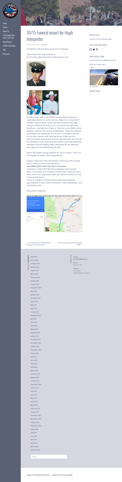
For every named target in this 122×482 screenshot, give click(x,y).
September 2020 (36, 350)
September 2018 (36, 426)
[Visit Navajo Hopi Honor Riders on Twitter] (94, 50)
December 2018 (36, 415)
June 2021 (34, 322)
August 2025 (34, 270)
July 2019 (34, 391)
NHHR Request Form (109, 60)
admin (45, 44)
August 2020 (34, 353)
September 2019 (36, 384)
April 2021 (34, 326)
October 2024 (35, 284)
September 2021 (36, 315)
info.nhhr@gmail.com (80, 259)
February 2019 (35, 408)
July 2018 (34, 432)
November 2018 (36, 419)
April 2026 (34, 257)
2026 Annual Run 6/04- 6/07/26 (8, 36)
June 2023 (34, 308)
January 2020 (35, 377)
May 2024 (34, 291)
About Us (6, 31)
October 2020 (35, 346)
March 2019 (34, 405)
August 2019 (34, 388)
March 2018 (34, 446)
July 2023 (34, 305)
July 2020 (34, 357)
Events (5, 27)
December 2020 (36, 339)
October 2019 (35, 381)
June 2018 (34, 436)
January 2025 (35, 281)
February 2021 (35, 332)
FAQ (4, 49)
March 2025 (34, 274)
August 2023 (34, 301)
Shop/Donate (7, 41)
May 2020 (34, 364)
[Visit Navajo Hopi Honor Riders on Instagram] (90, 50)
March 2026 (34, 260)
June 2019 (34, 395)
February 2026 (35, 263)
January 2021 (35, 336)
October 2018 (35, 422)
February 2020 (35, 374)
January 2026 (35, 267)
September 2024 (36, 288)
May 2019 (34, 398)
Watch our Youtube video (97, 64)
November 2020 (36, 343)
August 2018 (34, 429)
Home (5, 23)
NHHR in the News (9, 45)
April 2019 (34, 401)
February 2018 (35, 450)
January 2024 (35, 295)
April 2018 (34, 443)
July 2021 (34, 319)
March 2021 (34, 329)
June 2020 (34, 360)
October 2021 (35, 312)
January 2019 (35, 412)
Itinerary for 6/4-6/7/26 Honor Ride (100, 39)
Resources (6, 53)
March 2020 (34, 370)
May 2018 (34, 439)
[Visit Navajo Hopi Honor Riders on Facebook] (97, 50)
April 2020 (34, 367)
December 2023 (36, 298)
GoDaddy (70, 475)
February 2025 (35, 277)
